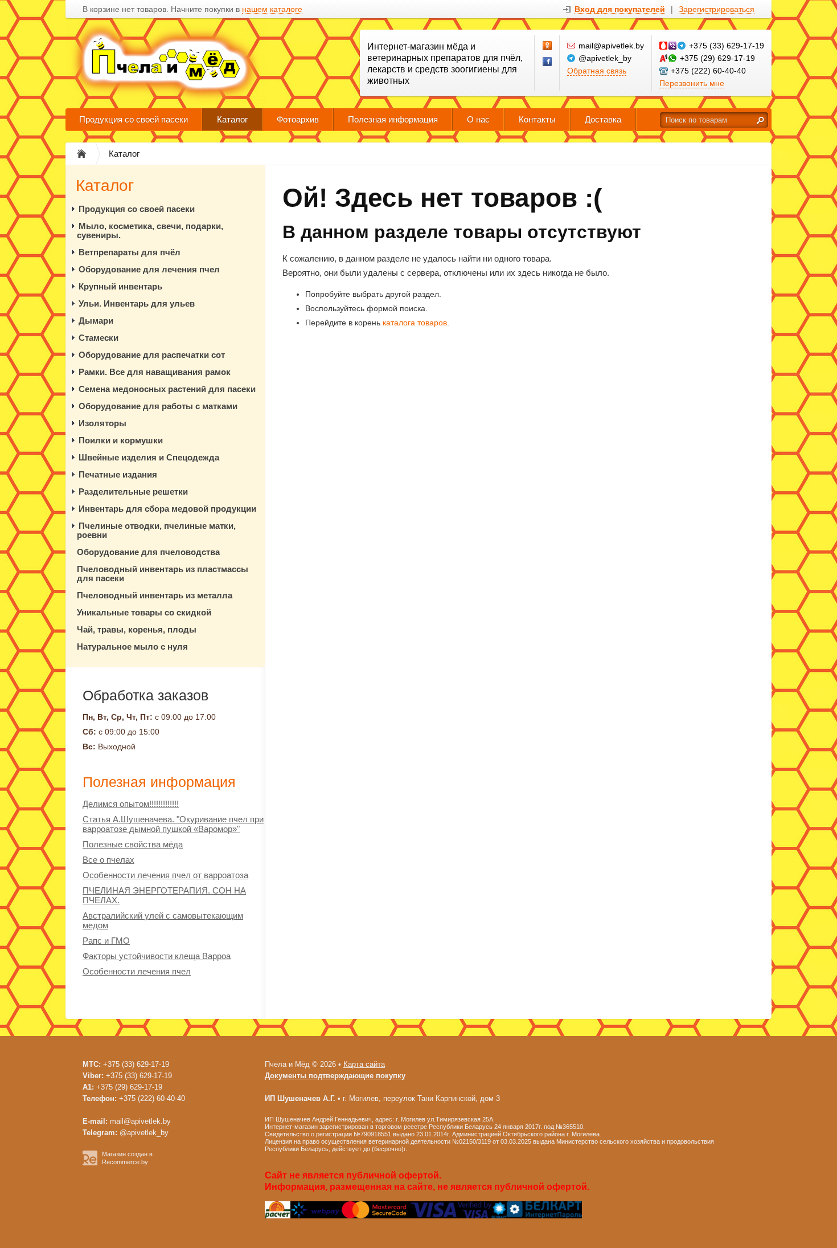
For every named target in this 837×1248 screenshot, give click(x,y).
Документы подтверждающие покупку (335, 1075)
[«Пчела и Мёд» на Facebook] (548, 62)
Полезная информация (393, 119)
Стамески (98, 337)
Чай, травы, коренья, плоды (136, 629)
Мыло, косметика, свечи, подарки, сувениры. (150, 230)
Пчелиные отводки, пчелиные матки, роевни (156, 530)
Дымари (96, 320)
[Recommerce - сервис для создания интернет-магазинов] (90, 1163)
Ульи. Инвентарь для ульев (137, 303)
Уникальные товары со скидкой (144, 612)
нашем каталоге (272, 9)
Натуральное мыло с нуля (132, 646)
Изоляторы (102, 423)
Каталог (232, 119)
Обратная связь (596, 70)
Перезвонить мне (691, 83)
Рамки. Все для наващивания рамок (155, 372)
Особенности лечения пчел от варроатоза (165, 875)
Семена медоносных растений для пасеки (167, 389)
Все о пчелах (108, 859)
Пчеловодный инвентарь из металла (154, 595)
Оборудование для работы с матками (158, 406)
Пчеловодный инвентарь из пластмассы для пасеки (162, 573)
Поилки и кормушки (121, 440)
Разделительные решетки (133, 491)
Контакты (537, 119)
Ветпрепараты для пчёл (129, 252)
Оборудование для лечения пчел (149, 269)
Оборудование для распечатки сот (152, 355)
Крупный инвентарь (120, 286)
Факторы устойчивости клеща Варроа (157, 956)
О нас (478, 119)
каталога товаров (415, 322)
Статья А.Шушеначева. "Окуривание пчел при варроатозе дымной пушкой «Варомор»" (173, 824)
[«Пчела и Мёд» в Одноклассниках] (548, 46)
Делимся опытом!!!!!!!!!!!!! (131, 804)
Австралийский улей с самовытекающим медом (163, 920)
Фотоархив (298, 119)
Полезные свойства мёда (133, 844)
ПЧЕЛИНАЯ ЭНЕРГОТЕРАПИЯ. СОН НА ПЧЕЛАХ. (164, 895)
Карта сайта (364, 1064)
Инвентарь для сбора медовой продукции (167, 508)
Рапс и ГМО (106, 940)
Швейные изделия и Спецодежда (149, 457)
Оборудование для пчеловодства (148, 552)
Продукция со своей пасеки (133, 119)
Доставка (603, 119)
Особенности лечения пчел (137, 971)
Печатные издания (118, 474)
